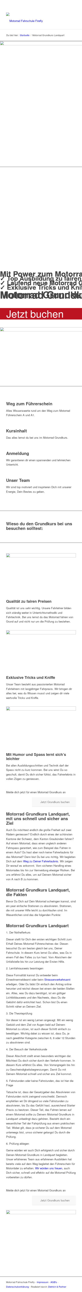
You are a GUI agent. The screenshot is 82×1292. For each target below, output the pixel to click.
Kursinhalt (16, 431)
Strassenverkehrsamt (57, 979)
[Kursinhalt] (7, 426)
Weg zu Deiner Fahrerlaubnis (40, 861)
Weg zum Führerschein (29, 403)
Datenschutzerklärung (17, 1286)
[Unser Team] (7, 475)
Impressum (42, 1282)
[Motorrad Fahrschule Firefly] (34, 21)
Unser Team (18, 480)
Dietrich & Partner (57, 1286)
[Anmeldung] (7, 448)
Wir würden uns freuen (48, 1168)
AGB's (53, 1282)
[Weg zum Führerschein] (7, 399)
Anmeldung (17, 453)
